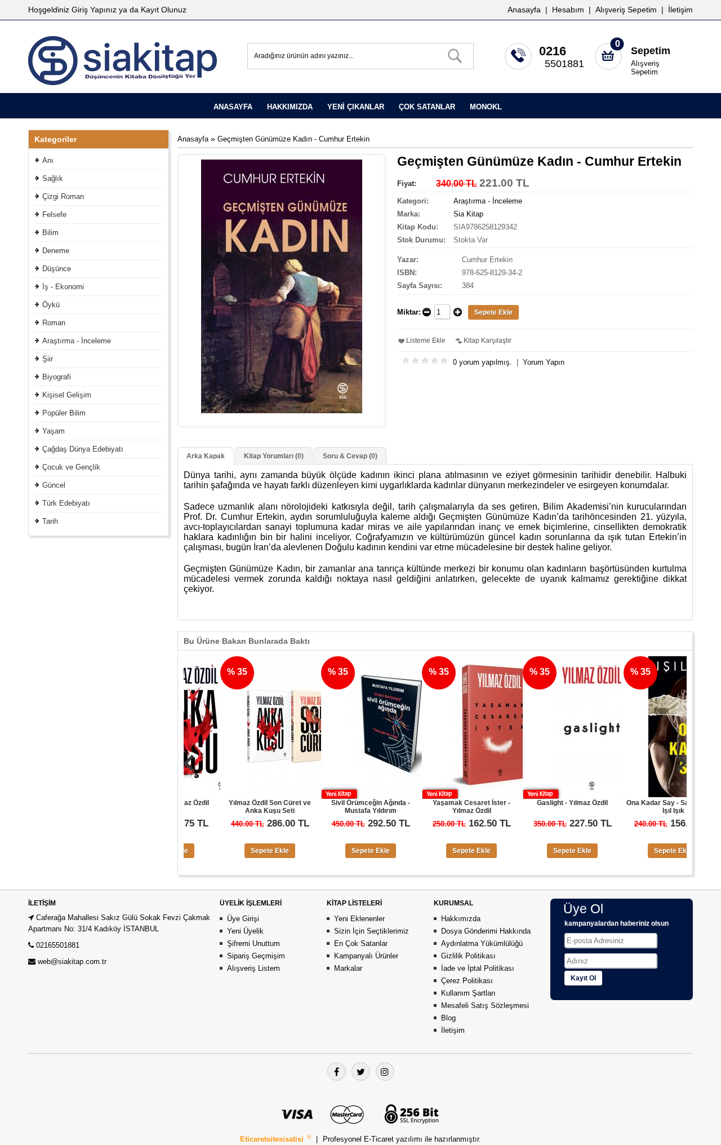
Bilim (50, 232)
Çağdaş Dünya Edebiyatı (82, 449)
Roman (53, 323)
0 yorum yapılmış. (482, 362)
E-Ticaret (380, 1139)
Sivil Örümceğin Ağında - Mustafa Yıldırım (337, 807)
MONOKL (486, 107)
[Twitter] (360, 1071)
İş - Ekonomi (63, 286)
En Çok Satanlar (361, 943)
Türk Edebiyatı (66, 503)
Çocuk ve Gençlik (71, 467)
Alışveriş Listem (253, 968)
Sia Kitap (468, 214)
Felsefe (54, 214)
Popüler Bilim (64, 413)
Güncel (53, 485)
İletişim (680, 9)
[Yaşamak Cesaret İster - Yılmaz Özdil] (459, 794)
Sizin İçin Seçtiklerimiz (371, 931)
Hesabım (568, 9)
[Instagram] (385, 1071)
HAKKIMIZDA (290, 107)
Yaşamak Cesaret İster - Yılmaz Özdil (438, 807)
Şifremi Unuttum (253, 943)
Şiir (47, 359)
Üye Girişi (243, 918)
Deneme (55, 250)
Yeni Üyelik (245, 931)
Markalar (348, 968)
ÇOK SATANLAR (427, 107)
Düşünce (56, 268)
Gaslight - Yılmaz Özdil (539, 803)
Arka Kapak (205, 456)
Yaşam (53, 431)
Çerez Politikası (467, 980)
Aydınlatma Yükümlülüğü (482, 943)
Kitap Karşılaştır (487, 340)
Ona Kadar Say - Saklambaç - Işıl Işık (640, 807)
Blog (448, 1018)
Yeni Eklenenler (359, 918)
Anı (48, 160)
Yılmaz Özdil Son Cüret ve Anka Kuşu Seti (236, 807)
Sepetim (650, 50)
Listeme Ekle (426, 340)
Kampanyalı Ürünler (366, 956)
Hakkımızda (460, 918)
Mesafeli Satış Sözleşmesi (485, 1005)
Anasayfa (524, 9)
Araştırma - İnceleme (76, 341)
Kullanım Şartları (468, 993)
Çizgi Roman (63, 196)
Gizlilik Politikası (468, 956)
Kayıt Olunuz (163, 9)
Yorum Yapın (543, 362)
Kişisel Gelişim (66, 395)
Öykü (51, 304)
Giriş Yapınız (94, 9)
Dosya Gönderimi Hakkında (486, 931)
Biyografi (56, 377)
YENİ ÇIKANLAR (355, 107)
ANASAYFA (232, 107)
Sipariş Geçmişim (256, 956)
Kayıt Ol (583, 978)
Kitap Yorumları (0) (274, 456)
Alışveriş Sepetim (645, 67)
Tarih (50, 521)
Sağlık (52, 178)
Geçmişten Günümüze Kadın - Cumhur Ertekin (293, 139)
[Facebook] (336, 1071)
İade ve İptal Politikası (477, 968)
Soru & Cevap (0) (350, 456)
